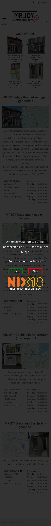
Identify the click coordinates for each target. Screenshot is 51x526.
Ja (15, 271)
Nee (35, 271)
